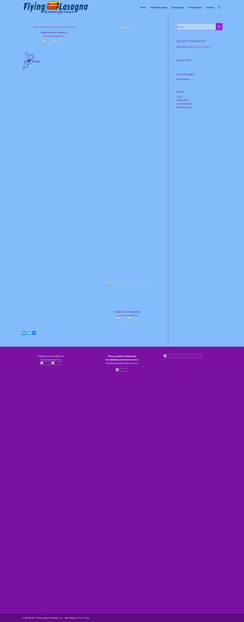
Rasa (62, 36)
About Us (55, 26)
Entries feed (182, 100)
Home (36, 26)
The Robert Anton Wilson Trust (122, 363)
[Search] (219, 7)
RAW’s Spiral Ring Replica (200, 47)
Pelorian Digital (83, 617)
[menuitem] (143, 7)
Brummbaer (49, 36)
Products (45, 26)
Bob (63, 26)
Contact (71, 26)
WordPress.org (184, 107)
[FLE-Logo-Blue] (56, 7)
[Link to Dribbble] (219, 617)
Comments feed (184, 103)
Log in (179, 96)
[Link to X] (214, 617)
